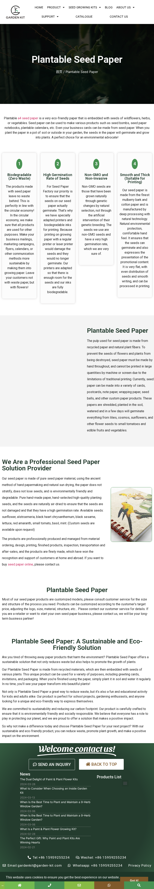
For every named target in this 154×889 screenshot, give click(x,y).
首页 (59, 72)
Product (54, 7)
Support (48, 16)
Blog (108, 7)
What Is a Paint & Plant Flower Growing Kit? (48, 829)
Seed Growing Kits (83, 7)
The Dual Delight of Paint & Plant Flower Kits (49, 779)
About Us (123, 7)
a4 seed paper (28, 118)
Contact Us (119, 16)
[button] (52, 764)
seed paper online (20, 564)
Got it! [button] (134, 880)
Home (39, 7)
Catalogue (84, 16)
